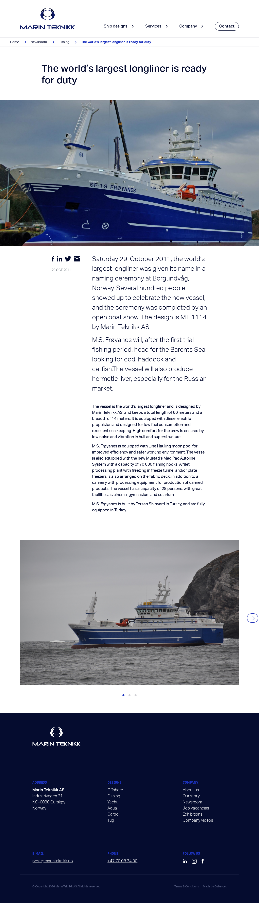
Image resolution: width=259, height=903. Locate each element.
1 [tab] (123, 695)
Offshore (115, 790)
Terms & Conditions (186, 886)
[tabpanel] (129, 613)
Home (14, 42)
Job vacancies (196, 808)
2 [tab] (129, 695)
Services (153, 26)
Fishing (64, 42)
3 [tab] (136, 695)
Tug (110, 820)
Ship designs (115, 26)
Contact (227, 26)
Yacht (112, 802)
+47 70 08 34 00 (122, 861)
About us (191, 790)
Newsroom (39, 42)
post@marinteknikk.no (52, 861)
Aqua (112, 808)
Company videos (198, 820)
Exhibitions (192, 814)
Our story (191, 796)
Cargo (113, 814)
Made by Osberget (215, 886)
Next (252, 618)
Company (188, 26)
